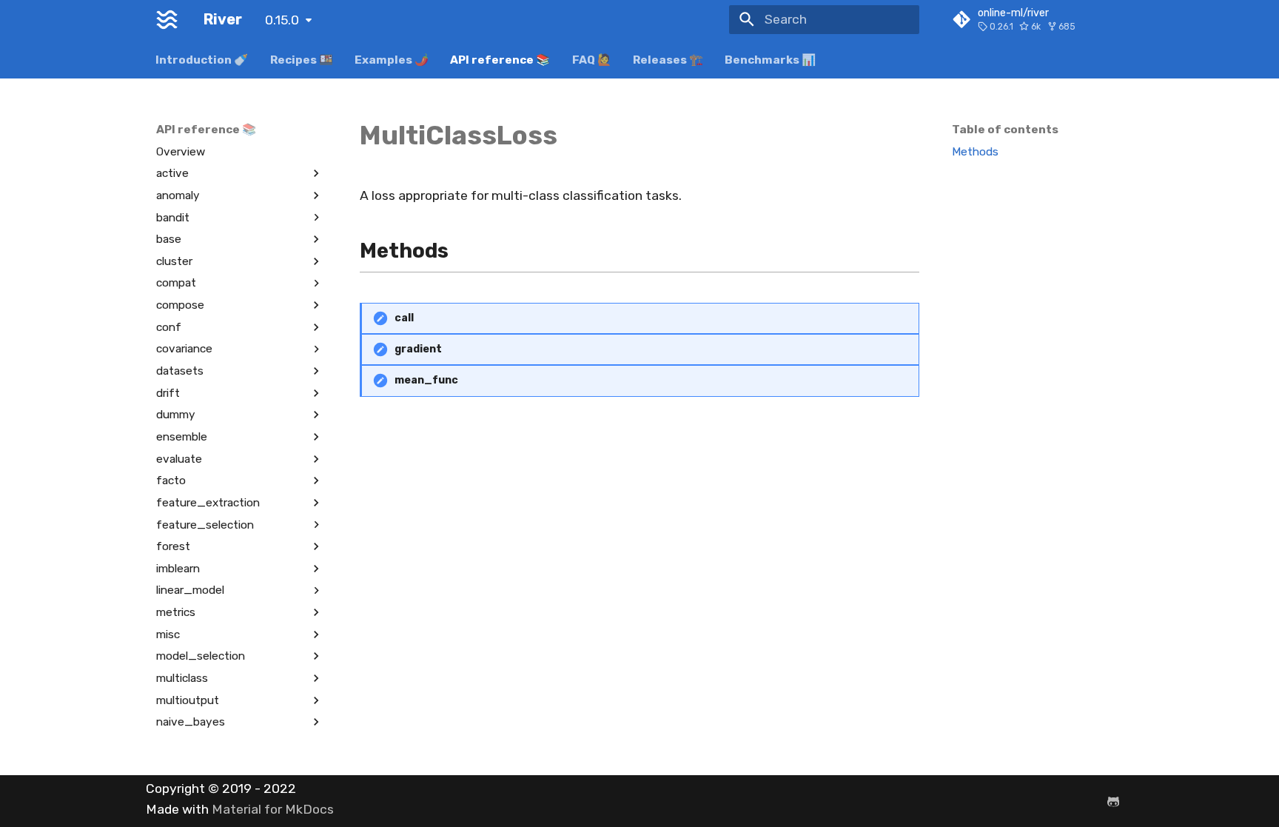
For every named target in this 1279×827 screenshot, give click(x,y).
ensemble (181, 436)
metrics (175, 612)
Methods (975, 151)
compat (176, 282)
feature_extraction (208, 502)
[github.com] (1114, 801)
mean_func (426, 380)
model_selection (200, 656)
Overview (180, 151)
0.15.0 (282, 20)
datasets (180, 371)
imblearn (178, 568)
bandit (172, 217)
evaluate (179, 459)
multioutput (187, 700)
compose (180, 305)
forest (173, 546)
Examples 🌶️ (392, 59)
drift (168, 393)
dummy (175, 414)
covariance (184, 348)
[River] (167, 19)
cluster (174, 261)
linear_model (190, 590)
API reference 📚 (501, 59)
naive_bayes (190, 722)
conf (168, 327)
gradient (418, 349)
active (172, 173)
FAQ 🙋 (591, 59)
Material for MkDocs (273, 809)
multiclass (182, 678)
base (168, 239)
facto (171, 480)
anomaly (178, 195)
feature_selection (205, 525)
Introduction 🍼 (202, 59)
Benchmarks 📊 (770, 59)
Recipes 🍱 (301, 59)
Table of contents (1005, 129)
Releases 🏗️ (668, 59)
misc (168, 634)
